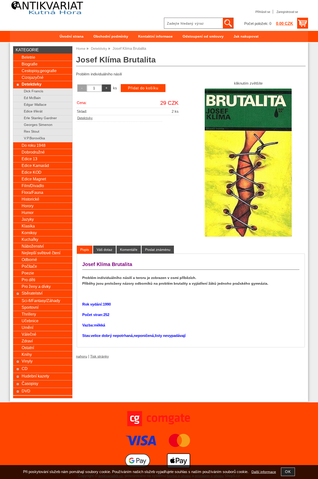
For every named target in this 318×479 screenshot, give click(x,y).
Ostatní (28, 347)
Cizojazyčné (32, 77)
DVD (26, 391)
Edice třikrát (33, 111)
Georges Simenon (38, 125)
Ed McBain (32, 98)
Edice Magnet (34, 179)
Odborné (29, 259)
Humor (28, 212)
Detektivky (85, 118)
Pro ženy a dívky (36, 286)
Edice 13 (29, 159)
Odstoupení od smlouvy (203, 36)
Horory (28, 206)
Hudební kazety (35, 376)
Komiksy (29, 232)
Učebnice (30, 321)
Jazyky (28, 219)
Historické (30, 199)
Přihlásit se (262, 12)
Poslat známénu (157, 250)
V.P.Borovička (34, 138)
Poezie (28, 273)
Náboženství (33, 246)
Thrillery (29, 314)
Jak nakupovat (246, 36)
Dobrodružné (33, 152)
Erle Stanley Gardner (40, 118)
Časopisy (30, 383)
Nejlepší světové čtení (41, 253)
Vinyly (27, 361)
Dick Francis (33, 91)
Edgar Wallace (35, 104)
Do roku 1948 (33, 145)
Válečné (29, 334)
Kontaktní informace (155, 36)
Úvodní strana (71, 36)
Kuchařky (30, 239)
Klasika (28, 226)
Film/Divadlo (33, 185)
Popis (84, 250)
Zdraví (27, 341)
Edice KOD (31, 172)
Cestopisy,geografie (39, 70)
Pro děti (28, 279)
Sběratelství (32, 293)
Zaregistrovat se (287, 12)
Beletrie (28, 57)
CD (25, 368)
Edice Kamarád (35, 165)
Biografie (30, 64)
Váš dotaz (104, 250)
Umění (27, 327)
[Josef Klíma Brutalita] (248, 163)
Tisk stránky (99, 356)
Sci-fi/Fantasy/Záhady (41, 300)
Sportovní (30, 307)
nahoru (81, 356)
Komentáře (128, 250)
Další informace (263, 472)
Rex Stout (31, 131)
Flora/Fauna (32, 192)
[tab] (84, 250)
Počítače (29, 266)
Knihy (27, 354)
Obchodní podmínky (110, 36)
